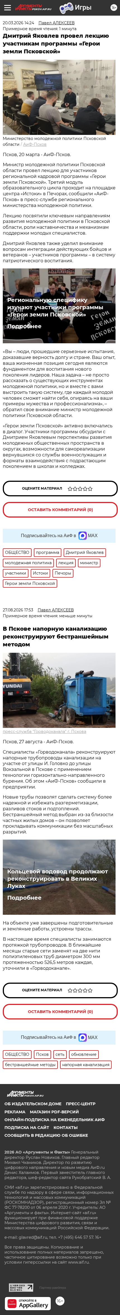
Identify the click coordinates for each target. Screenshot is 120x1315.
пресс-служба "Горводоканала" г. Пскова (44, 731)
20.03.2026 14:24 (18, 22)
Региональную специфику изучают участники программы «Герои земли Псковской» (55, 307)
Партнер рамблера (52, 1287)
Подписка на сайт (26, 1127)
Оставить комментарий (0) (60, 509)
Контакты (66, 1127)
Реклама (14, 1111)
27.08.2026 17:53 (18, 610)
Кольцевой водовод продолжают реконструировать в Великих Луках (57, 878)
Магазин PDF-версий (54, 1111)
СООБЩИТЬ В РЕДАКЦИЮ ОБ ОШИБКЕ (46, 1135)
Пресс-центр (80, 1103)
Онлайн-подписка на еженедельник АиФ (54, 1119)
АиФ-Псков (35, 144)
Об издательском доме (32, 1103)
